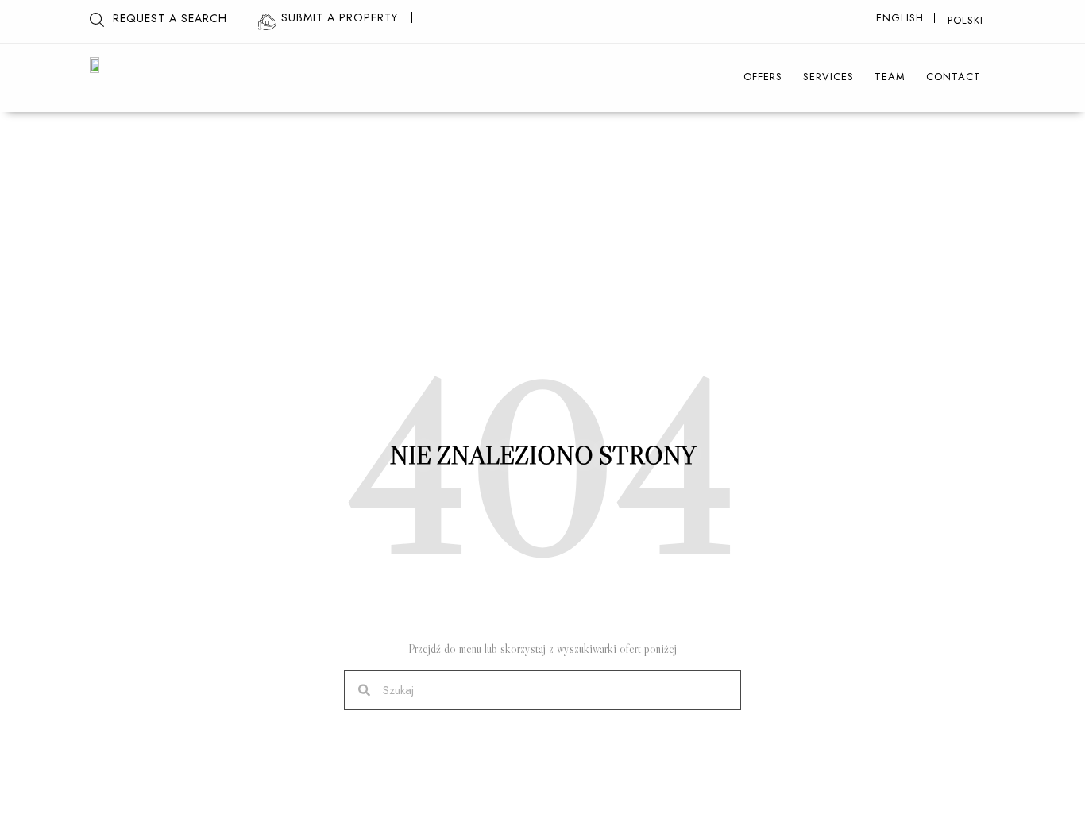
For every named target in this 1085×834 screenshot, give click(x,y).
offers (762, 76)
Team (890, 76)
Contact (953, 76)
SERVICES (828, 76)
